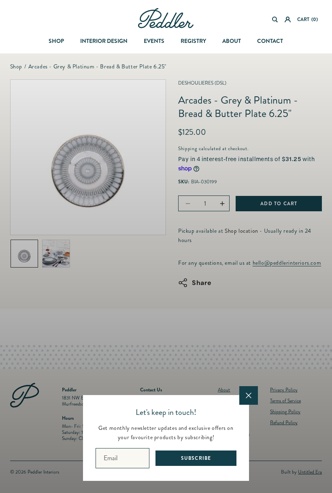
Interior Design (104, 41)
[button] (275, 19)
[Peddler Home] (166, 18)
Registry (193, 41)
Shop (56, 41)
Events (154, 41)
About (231, 41)
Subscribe (196, 458)
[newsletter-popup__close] (248, 395)
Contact (270, 41)
